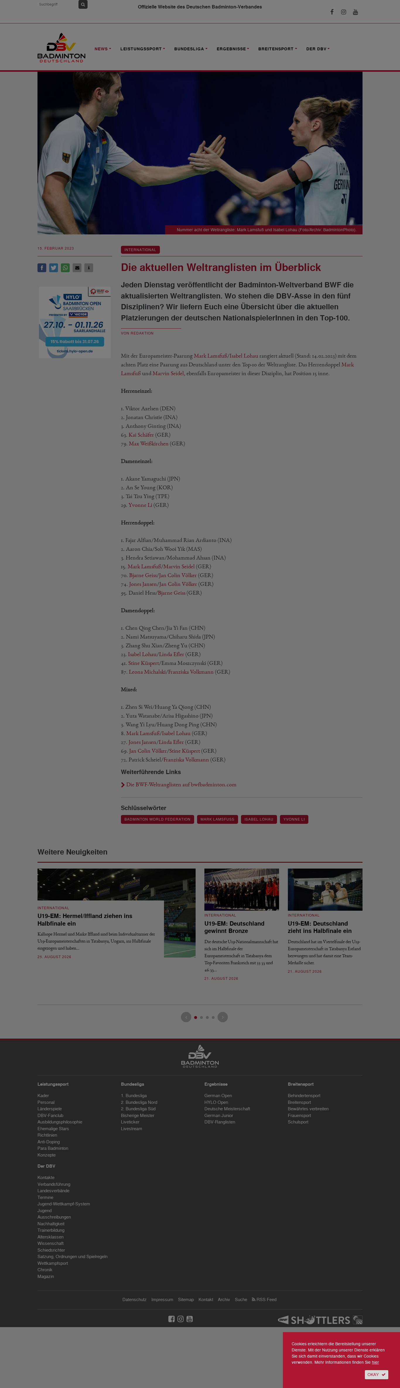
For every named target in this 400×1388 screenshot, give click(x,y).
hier (375, 1362)
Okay (373, 1374)
